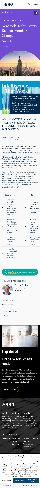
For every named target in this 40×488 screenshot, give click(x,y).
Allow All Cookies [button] (19, 480)
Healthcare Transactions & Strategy (16, 441)
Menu (36, 4)
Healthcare (6, 439)
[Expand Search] (29, 4)
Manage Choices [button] (6, 480)
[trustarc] (33, 485)
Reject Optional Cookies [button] (32, 480)
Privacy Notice (7, 485)
